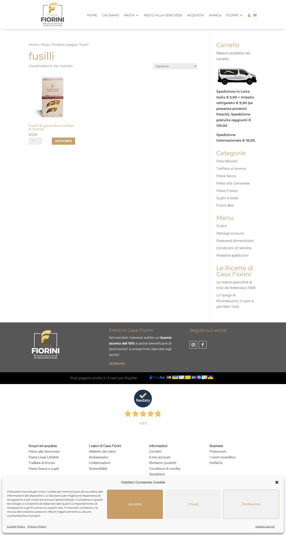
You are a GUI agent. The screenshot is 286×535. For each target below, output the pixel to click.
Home (33, 44)
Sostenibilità (98, 468)
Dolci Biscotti (227, 161)
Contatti (155, 451)
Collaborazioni (99, 463)
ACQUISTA (195, 15)
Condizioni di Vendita (234, 248)
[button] (277, 482)
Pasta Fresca (227, 190)
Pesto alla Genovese (233, 183)
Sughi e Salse (227, 198)
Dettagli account (230, 233)
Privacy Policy (36, 526)
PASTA (129, 15)
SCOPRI (232, 15)
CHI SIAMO (110, 15)
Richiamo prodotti (162, 463)
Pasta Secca (226, 176)
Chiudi (193, 504)
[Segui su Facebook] (202, 345)
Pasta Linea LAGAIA (44, 457)
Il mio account (159, 457)
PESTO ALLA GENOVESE (163, 15)
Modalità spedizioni (232, 255)
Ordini (221, 226)
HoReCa (215, 15)
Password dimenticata (235, 240)
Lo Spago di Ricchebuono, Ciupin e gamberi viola (235, 301)
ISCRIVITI (117, 364)
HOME (92, 15)
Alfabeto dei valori (102, 451)
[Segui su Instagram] (193, 345)
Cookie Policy (16, 526)
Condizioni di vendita (164, 468)
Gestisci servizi (265, 526)
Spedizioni (157, 474)
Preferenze (251, 504)
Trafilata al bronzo (231, 168)
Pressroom (218, 451)
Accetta (135, 504)
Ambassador (98, 457)
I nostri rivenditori (223, 457)
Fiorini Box (225, 205)
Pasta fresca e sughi (44, 468)
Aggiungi (63, 141)
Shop (45, 44)
